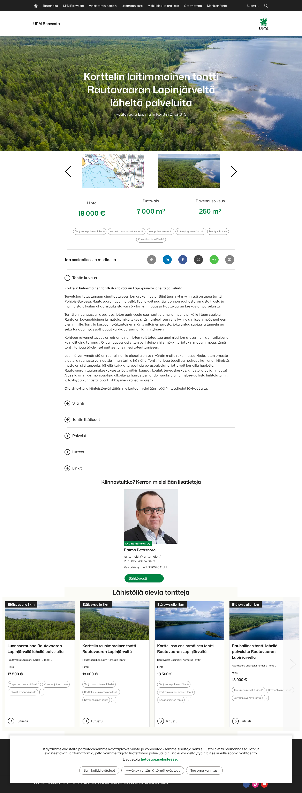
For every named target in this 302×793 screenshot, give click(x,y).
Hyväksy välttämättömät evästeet (153, 770)
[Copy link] (151, 259)
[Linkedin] (167, 259)
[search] (266, 5)
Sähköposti (138, 578)
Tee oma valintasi (204, 770)
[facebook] (246, 784)
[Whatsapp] (214, 259)
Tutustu (22, 721)
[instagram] (255, 784)
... (42, 692)
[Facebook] (182, 259)
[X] (198, 259)
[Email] (229, 259)
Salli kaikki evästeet (99, 770)
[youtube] (264, 784)
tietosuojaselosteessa (160, 759)
